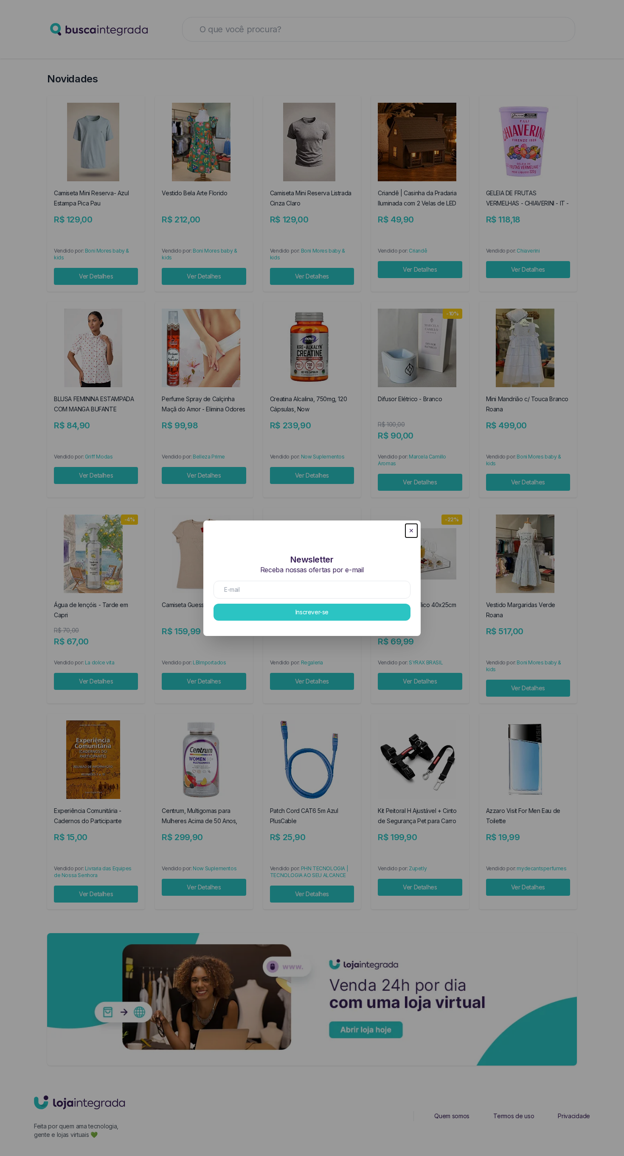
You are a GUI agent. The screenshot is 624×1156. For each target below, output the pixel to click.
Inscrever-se (312, 612)
